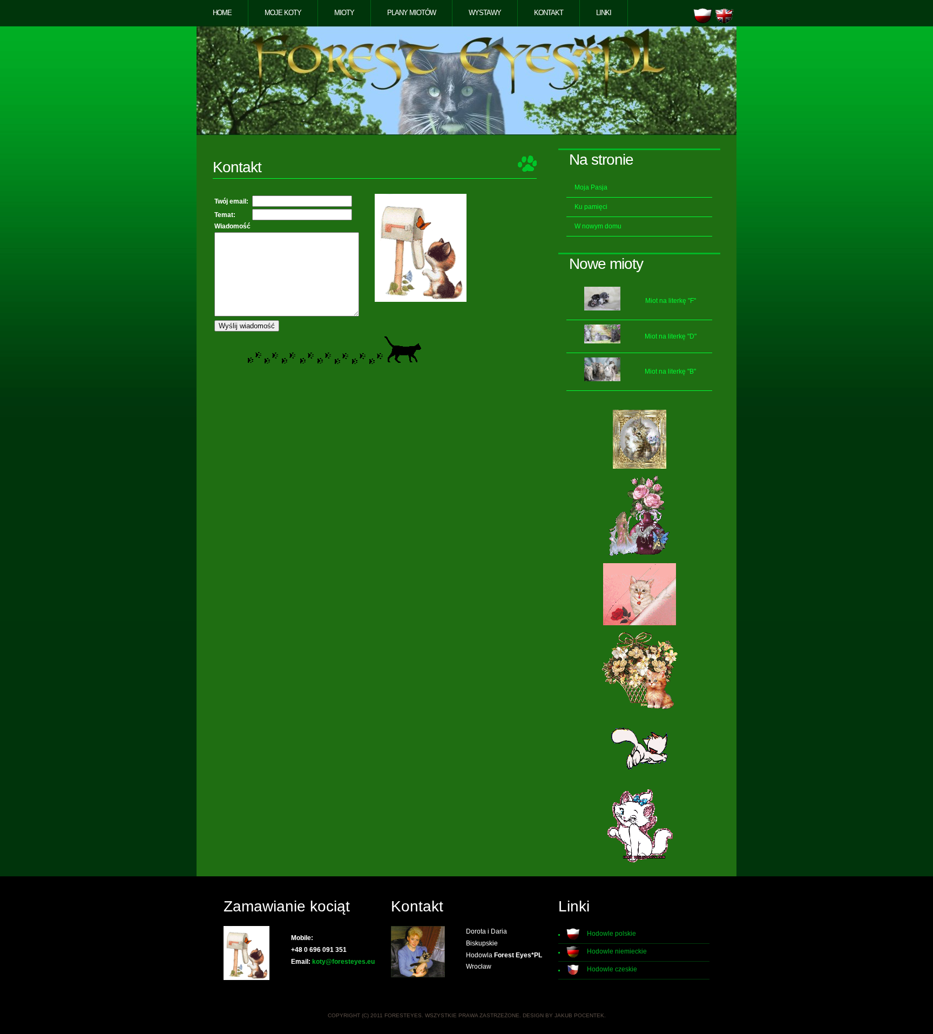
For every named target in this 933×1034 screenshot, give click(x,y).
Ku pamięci (590, 207)
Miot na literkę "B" (670, 371)
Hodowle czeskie (612, 969)
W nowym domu (597, 226)
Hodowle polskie (611, 933)
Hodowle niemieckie (617, 951)
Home (222, 13)
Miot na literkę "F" (670, 301)
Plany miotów (411, 13)
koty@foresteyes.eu (343, 961)
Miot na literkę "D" (671, 336)
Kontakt (548, 13)
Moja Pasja (590, 187)
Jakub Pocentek (579, 1015)
